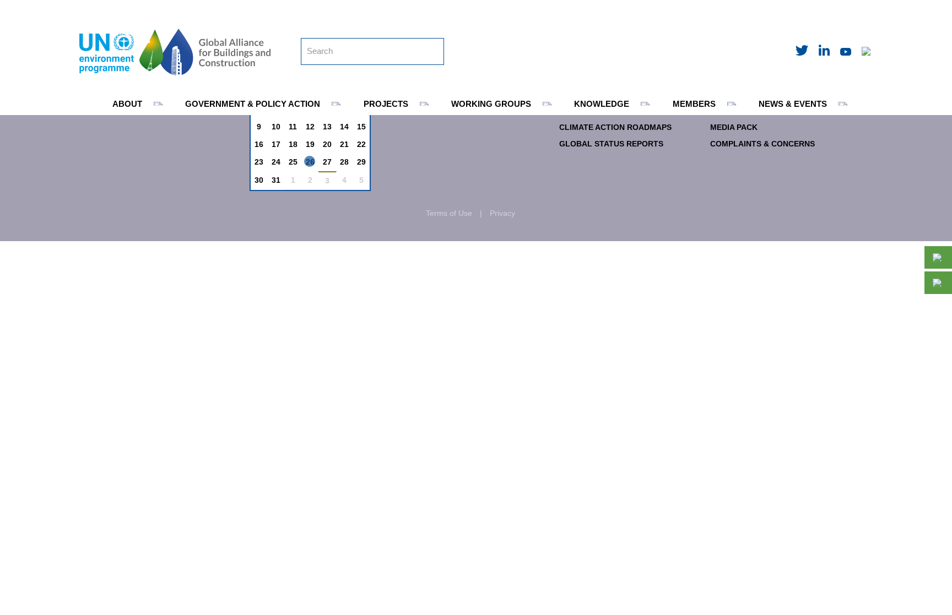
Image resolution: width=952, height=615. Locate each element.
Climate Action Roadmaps (615, 127)
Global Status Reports (611, 143)
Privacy (502, 213)
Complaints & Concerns (762, 143)
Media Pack (734, 127)
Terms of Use (449, 213)
